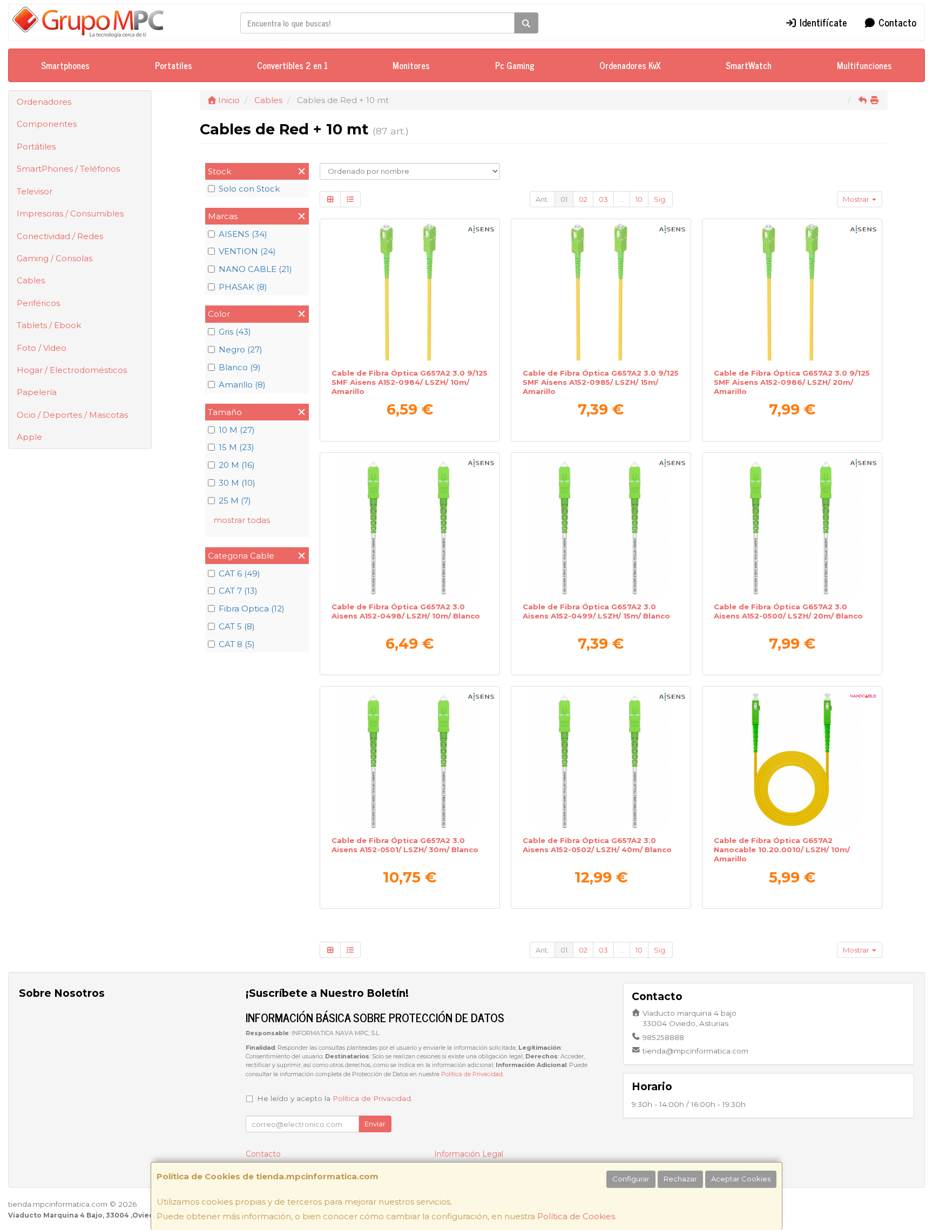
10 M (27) (237, 430)
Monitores (411, 65)
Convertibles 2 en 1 (292, 65)
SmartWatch (749, 65)
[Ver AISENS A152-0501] (410, 759)
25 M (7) (235, 500)
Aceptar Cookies (740, 1178)
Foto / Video (41, 348)
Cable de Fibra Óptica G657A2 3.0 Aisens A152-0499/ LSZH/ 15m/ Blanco (596, 611)
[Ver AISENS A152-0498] (410, 525)
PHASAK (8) (243, 287)
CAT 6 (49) (239, 573)
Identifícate (822, 22)
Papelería (37, 392)
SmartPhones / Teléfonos (68, 169)
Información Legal (468, 1154)
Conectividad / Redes (60, 236)
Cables (31, 280)
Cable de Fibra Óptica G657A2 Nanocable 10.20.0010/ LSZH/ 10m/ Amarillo (782, 850)
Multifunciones (864, 65)
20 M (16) (237, 465)
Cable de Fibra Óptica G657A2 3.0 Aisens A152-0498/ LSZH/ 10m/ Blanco (406, 611)
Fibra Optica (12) (252, 608)
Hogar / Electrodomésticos (72, 370)
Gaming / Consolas (54, 258)
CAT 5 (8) (237, 626)
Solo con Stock (249, 189)
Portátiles (36, 146)
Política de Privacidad (472, 1074)
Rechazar (680, 1178)
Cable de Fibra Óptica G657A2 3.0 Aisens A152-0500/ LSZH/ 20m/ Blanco (788, 611)
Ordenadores (44, 102)
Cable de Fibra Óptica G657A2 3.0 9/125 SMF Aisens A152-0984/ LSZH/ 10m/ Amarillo (410, 382)
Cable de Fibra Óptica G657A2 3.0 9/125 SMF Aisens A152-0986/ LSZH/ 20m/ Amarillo (792, 382)
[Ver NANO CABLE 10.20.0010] (792, 759)
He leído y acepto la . (335, 1098)
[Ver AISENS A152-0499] (601, 525)
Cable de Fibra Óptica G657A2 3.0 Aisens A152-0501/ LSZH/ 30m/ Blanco (405, 845)
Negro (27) (240, 349)
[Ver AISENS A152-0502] (601, 759)
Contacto (896, 22)
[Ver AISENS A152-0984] (410, 291)
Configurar (631, 1178)
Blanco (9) (240, 367)
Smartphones (65, 65)
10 (639, 199)
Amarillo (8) (242, 384)
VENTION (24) (247, 251)
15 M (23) (236, 447)
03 (603, 199)
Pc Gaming (515, 65)
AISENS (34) (243, 234)
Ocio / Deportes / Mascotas (72, 415)
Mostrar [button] (857, 199)
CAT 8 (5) (237, 644)
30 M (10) (237, 483)
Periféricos (38, 303)
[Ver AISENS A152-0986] (792, 291)
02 (583, 199)
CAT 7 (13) (238, 591)
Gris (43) (235, 332)
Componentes (47, 124)
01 (563, 199)
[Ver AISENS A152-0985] (601, 291)
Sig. (660, 199)
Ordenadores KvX (630, 65)
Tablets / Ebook (49, 325)
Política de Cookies (576, 1216)
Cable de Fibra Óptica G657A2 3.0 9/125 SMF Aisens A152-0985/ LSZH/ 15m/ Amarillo (601, 382)
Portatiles (173, 65)
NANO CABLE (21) (255, 269)
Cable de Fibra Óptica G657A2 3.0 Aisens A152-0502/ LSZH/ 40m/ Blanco (597, 845)
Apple (29, 437)
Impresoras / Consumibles (70, 213)
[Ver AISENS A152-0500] (792, 525)
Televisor (34, 191)
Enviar (375, 1123)
